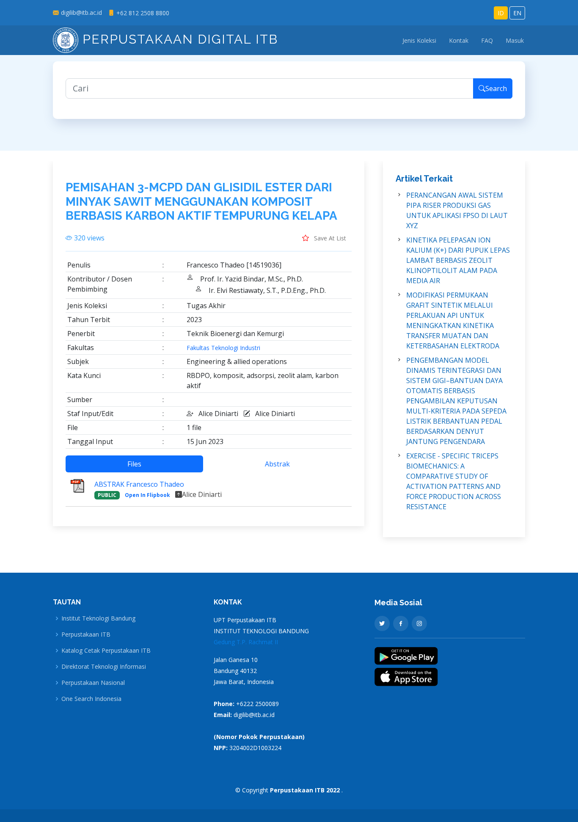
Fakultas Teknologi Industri (223, 348)
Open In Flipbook (147, 495)
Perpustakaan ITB (85, 634)
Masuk (515, 40)
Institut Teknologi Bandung (98, 618)
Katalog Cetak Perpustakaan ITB (106, 651)
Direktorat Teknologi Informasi (103, 667)
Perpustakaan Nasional (93, 683)
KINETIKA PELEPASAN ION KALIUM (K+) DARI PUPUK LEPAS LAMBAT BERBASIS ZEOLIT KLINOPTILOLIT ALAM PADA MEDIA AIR (458, 260)
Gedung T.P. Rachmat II (246, 642)
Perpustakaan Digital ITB (178, 39)
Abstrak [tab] (277, 464)
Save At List (329, 238)
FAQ (487, 40)
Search (496, 88)
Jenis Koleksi (419, 40)
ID (501, 13)
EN (517, 13)
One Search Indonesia (91, 699)
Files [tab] (134, 464)
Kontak (458, 40)
